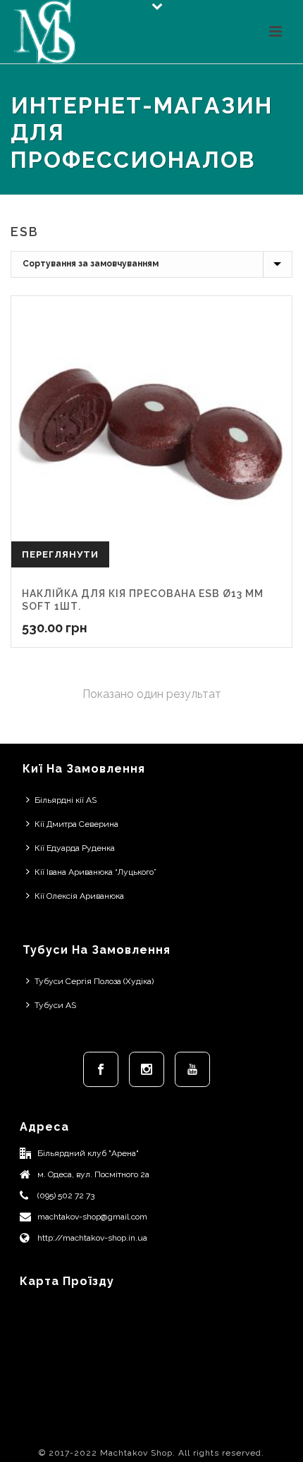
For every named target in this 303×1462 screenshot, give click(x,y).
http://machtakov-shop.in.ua (92, 1238)
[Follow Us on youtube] (192, 1069)
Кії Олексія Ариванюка (79, 896)
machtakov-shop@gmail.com (92, 1217)
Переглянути (60, 554)
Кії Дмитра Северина (76, 824)
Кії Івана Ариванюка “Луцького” (95, 872)
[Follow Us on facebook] (100, 1069)
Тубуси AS (55, 1005)
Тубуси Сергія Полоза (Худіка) (94, 981)
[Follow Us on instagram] (146, 1069)
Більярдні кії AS (66, 800)
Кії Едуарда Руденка (75, 848)
